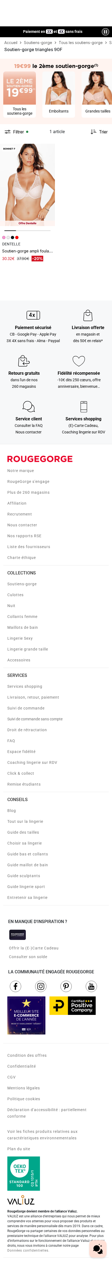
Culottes (15, 595)
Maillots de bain (22, 627)
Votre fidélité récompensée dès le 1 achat (53, 29)
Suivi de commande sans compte (35, 719)
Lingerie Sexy (20, 638)
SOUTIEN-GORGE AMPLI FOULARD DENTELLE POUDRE (42, 251)
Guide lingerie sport (26, 886)
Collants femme (22, 616)
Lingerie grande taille (27, 649)
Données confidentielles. (28, 1250)
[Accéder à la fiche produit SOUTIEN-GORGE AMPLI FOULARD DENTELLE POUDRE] (27, 185)
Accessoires (18, 660)
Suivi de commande (26, 708)
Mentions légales (23, 1088)
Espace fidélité (21, 751)
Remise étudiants (24, 784)
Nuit (11, 606)
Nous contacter (22, 525)
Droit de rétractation (27, 730)
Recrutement (19, 514)
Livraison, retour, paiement (33, 697)
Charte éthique (21, 557)
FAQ (11, 741)
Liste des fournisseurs (28, 547)
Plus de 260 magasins (28, 492)
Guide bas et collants (27, 854)
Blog (11, 810)
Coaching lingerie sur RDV (32, 762)
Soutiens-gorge (22, 584)
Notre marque (20, 470)
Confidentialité (21, 1066)
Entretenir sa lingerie (27, 897)
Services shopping (24, 686)
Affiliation (17, 503)
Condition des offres (27, 1055)
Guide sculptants (23, 876)
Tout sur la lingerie (25, 821)
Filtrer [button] (18, 132)
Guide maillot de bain (27, 865)
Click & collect (20, 773)
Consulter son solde (28, 957)
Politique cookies (23, 1099)
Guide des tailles (23, 832)
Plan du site (18, 1149)
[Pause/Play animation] (105, 32)
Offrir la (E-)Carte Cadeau (34, 948)
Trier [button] (103, 132)
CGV (11, 1077)
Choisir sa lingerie (24, 843)
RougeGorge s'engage (28, 481)
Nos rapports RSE (24, 536)
